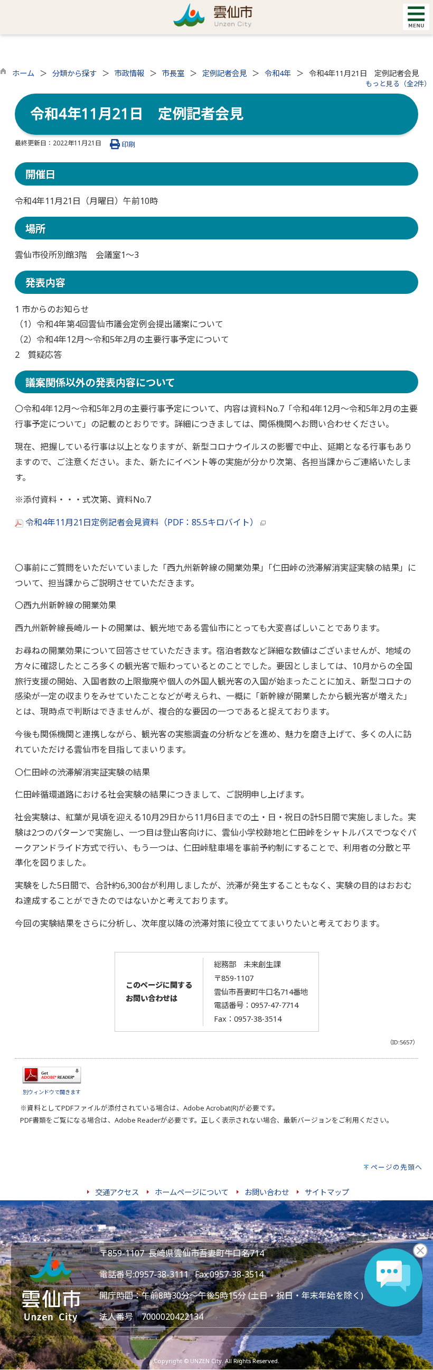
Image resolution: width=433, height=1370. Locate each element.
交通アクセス (117, 1192)
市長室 (173, 73)
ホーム (23, 73)
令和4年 (278, 73)
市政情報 (129, 73)
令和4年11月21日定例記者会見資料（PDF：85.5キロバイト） (141, 522)
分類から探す (74, 73)
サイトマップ (327, 1192)
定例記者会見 (224, 73)
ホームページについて (192, 1192)
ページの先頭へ (396, 1167)
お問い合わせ (266, 1192)
